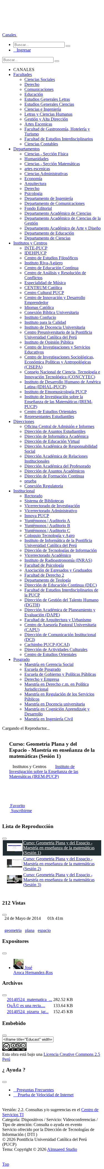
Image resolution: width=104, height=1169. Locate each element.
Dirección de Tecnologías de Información (60, 550)
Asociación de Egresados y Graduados (58, 570)
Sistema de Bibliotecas (44, 500)
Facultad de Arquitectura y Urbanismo (57, 619)
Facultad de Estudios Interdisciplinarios (58, 139)
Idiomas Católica (39, 307)
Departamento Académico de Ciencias (57, 213)
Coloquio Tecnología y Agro (49, 535)
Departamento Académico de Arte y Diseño (62, 228)
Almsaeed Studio (62, 1149)
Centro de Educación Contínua (51, 267)
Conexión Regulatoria (43, 486)
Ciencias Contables (41, 144)
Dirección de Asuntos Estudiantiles (54, 431)
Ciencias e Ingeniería (42, 109)
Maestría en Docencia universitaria (54, 704)
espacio (44, 930)
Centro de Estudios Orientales (50, 411)
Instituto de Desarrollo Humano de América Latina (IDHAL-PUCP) (62, 384)
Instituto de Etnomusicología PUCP (55, 391)
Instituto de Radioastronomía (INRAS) (58, 560)
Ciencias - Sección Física (46, 153)
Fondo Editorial (38, 208)
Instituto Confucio (40, 317)
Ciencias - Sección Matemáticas (52, 163)
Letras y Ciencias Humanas (48, 114)
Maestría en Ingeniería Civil (48, 719)
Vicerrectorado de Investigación (52, 505)
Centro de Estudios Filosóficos (51, 258)
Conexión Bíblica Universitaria (51, 312)
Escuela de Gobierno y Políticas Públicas (60, 674)
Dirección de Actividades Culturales (55, 649)
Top (5, 1164)
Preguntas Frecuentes (33, 1089)
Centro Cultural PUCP (44, 292)
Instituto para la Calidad (45, 322)
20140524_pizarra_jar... (28, 1011)
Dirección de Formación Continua (54, 476)
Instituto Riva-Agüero (43, 263)
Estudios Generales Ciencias (49, 104)
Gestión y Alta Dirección (46, 119)
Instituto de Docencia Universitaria (54, 327)
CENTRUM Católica (43, 287)
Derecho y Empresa (41, 679)
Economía (33, 178)
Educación (33, 94)
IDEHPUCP (35, 253)
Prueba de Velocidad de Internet (43, 1094)
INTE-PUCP (35, 248)
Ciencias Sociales (39, 79)
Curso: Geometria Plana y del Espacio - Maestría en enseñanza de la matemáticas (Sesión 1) (59, 847)
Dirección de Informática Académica (56, 436)
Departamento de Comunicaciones (54, 203)
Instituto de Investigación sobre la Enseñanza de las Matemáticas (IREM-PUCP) (58, 401)
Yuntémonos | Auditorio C (47, 530)
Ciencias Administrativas (46, 173)
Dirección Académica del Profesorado (57, 466)
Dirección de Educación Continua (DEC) (60, 585)
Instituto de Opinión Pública (48, 342)
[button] (9, 34)
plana (29, 930)
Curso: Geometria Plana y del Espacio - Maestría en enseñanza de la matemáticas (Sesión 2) (59, 863)
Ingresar (22, 50)
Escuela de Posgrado (42, 669)
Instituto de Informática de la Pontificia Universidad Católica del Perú (58, 543)
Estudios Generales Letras (47, 99)
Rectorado (33, 495)
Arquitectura (35, 183)
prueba (30, 481)
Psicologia (33, 193)
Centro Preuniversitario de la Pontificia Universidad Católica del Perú (58, 335)
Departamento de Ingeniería (48, 198)
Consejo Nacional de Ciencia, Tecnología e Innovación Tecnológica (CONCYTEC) (62, 374)
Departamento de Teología (47, 580)
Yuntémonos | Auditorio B (47, 525)
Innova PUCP (36, 515)
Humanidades (36, 158)
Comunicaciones (39, 89)
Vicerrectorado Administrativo (50, 510)
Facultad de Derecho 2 (44, 575)
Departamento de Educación (49, 233)
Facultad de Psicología (44, 565)
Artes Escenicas (38, 124)
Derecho (31, 84)
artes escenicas (37, 168)
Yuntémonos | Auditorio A (47, 520)
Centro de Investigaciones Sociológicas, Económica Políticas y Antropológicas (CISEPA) (59, 362)
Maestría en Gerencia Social (48, 664)
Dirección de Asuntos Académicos (54, 471)
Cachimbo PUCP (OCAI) (47, 644)
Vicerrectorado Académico (47, 555)
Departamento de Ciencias (47, 238)
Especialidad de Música (45, 282)
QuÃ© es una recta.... (26, 1005)
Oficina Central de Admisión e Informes (59, 426)
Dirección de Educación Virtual (52, 441)
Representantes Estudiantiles (49, 416)
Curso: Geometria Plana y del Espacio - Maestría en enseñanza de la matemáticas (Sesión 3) (59, 879)
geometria (13, 930)
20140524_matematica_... (29, 999)
